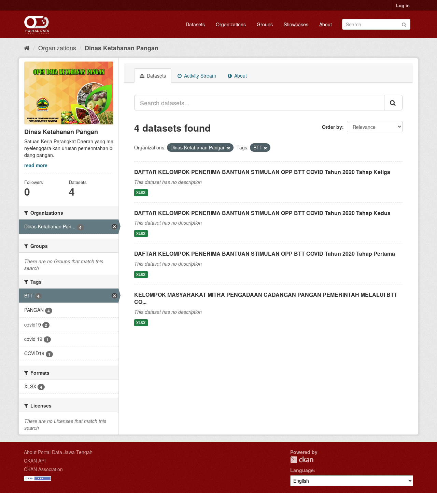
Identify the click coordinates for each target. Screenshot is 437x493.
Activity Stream (199, 75)
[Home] (27, 47)
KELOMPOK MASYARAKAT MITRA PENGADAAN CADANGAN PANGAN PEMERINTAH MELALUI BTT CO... (265, 298)
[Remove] (228, 147)
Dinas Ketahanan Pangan (121, 47)
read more (35, 165)
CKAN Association (43, 469)
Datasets (195, 24)
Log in (403, 5)
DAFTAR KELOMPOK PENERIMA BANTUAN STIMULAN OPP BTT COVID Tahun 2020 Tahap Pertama (264, 253)
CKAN (301, 459)
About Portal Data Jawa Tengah (58, 452)
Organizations (231, 24)
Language (302, 470)
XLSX (140, 192)
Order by (332, 126)
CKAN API (35, 460)
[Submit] (404, 24)
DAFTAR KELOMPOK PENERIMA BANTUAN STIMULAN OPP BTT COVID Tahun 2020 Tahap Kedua (262, 213)
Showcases (296, 24)
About (325, 24)
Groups (265, 24)
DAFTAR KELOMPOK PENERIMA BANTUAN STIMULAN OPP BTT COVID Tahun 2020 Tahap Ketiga (262, 172)
